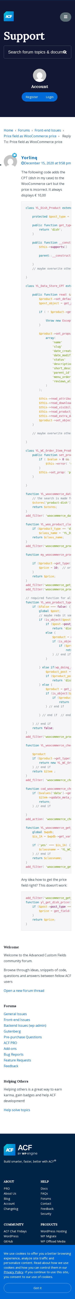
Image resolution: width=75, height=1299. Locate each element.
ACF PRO (10, 1043)
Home (8, 130)
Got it (38, 1288)
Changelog (11, 1209)
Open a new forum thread (24, 990)
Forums (24, 130)
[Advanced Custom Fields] (9, 16)
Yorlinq (29, 157)
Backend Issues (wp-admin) (25, 1025)
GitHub (8, 1241)
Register (32, 97)
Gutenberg (12, 1031)
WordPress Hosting (54, 1231)
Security (46, 1214)
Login (50, 97)
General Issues (15, 1014)
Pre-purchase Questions (23, 1037)
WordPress (11, 1236)
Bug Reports (14, 1054)
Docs (44, 1188)
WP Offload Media (53, 1241)
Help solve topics (17, 1110)
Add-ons (10, 1048)
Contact (46, 1203)
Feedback (11, 1066)
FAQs (44, 1193)
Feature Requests (17, 1060)
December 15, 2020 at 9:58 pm (47, 163)
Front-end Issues (48, 130)
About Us (10, 1193)
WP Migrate (48, 1236)
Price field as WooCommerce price (30, 136)
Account (9, 1203)
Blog (7, 1199)
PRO (7, 1188)
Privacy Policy (13, 1272)
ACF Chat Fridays (15, 1231)
